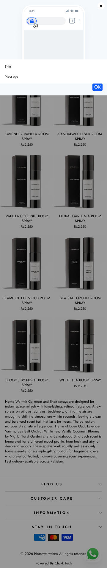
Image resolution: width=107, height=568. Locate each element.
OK (97, 87)
